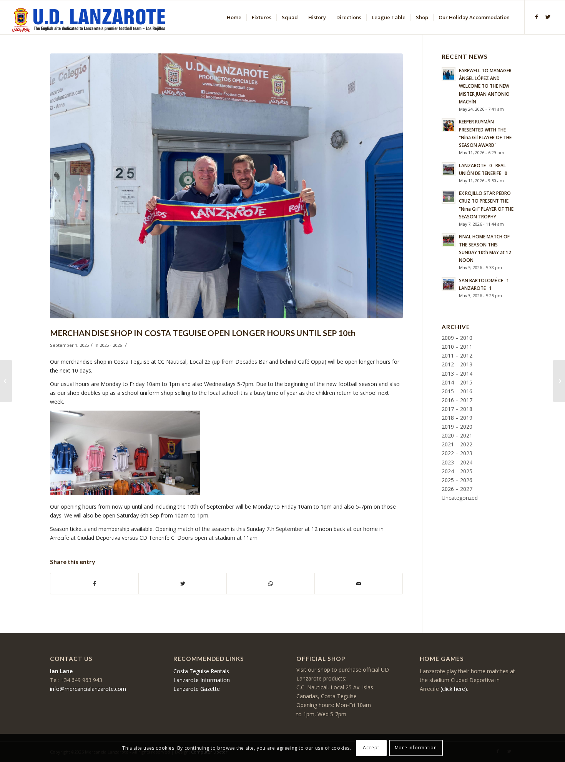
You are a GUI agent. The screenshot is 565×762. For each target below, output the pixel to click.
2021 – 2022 (457, 444)
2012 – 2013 (457, 364)
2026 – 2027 (457, 488)
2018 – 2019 (457, 417)
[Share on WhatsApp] (270, 583)
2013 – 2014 (457, 373)
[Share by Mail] (358, 583)
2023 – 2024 (457, 462)
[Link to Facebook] (536, 17)
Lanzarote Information (201, 680)
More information (416, 747)
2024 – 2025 (457, 471)
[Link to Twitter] (548, 17)
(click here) (453, 688)
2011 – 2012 (457, 355)
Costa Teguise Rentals (201, 671)
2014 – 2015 (457, 382)
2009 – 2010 (457, 337)
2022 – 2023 (457, 453)
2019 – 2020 (457, 426)
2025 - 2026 (111, 345)
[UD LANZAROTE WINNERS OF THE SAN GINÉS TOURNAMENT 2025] (6, 381)
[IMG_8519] (226, 185)
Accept (371, 747)
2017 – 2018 (457, 409)
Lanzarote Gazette (196, 688)
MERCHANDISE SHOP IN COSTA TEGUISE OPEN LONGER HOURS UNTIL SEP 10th (203, 333)
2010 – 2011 (457, 346)
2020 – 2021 (457, 435)
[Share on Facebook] (94, 583)
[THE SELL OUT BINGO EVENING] (559, 381)
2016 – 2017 (457, 400)
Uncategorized (460, 497)
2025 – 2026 (457, 480)
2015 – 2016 (457, 391)
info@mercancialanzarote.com (88, 688)
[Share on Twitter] (182, 583)
